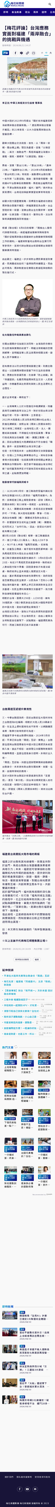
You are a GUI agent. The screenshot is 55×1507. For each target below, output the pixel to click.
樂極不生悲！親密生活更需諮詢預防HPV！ (27, 1126)
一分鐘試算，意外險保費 (44, 1183)
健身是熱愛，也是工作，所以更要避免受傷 (20, 1033)
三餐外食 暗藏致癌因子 (16, 999)
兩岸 (35, 12)
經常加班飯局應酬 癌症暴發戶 (10, 1097)
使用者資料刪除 (42, 1476)
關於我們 (9, 1476)
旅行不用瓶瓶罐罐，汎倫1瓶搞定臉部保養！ (27, 1099)
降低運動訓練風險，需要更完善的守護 (10, 1185)
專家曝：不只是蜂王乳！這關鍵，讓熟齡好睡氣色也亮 (27, 1070)
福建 (37, 959)
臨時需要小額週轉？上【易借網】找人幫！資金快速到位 (44, 1095)
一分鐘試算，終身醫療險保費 (10, 1156)
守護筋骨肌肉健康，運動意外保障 (19, 1022)
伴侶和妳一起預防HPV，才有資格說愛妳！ (21, 1005)
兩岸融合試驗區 (22, 959)
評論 (5, 53)
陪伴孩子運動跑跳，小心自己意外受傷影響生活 (21, 1016)
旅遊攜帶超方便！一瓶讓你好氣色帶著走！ (20, 1028)
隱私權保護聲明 (24, 1476)
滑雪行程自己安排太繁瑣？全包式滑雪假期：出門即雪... (22, 1011)
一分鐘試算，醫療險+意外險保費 (44, 1156)
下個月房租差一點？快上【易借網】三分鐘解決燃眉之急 (10, 1124)
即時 (5, 12)
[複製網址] (27, 53)
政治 (27, 12)
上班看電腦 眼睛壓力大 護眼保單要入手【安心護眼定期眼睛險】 (10, 1068)
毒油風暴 (17, 12)
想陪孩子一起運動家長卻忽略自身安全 (44, 1127)
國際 (44, 12)
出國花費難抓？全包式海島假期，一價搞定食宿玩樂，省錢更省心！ (27, 1154)
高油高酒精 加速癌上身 (44, 1068)
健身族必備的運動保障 (27, 1185)
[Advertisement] (27, 1257)
